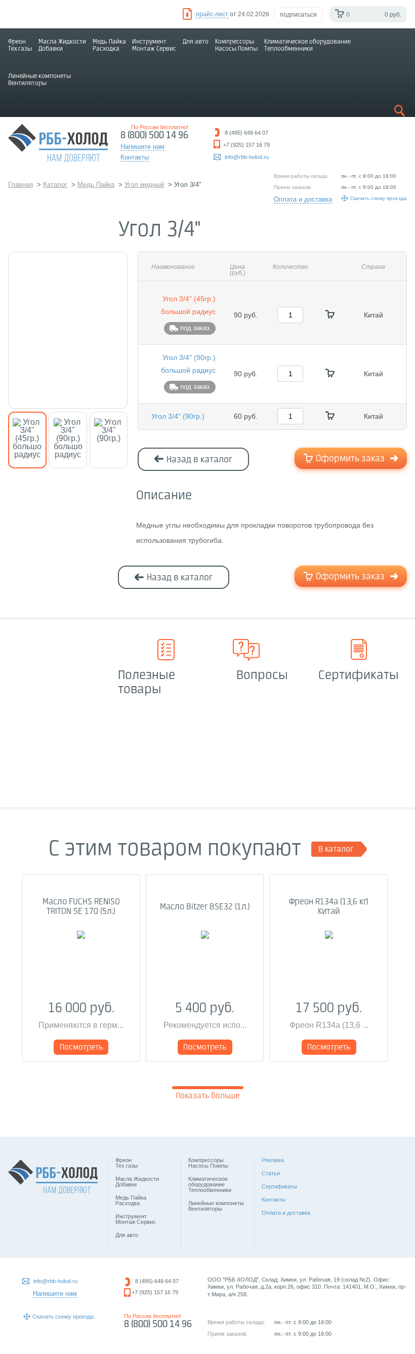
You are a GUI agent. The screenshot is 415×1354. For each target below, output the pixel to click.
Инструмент (154, 45)
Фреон (20, 45)
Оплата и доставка (303, 199)
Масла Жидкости (62, 45)
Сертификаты (279, 1186)
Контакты (273, 1200)
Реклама (273, 1160)
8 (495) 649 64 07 (157, 1281)
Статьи (271, 1173)
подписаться (298, 14)
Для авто (196, 42)
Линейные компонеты (39, 79)
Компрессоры (236, 45)
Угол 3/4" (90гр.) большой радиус (188, 363)
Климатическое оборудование (307, 45)
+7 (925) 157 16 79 (155, 1292)
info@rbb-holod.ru (247, 157)
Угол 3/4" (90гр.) (177, 416)
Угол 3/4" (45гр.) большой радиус (188, 305)
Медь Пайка (109, 45)
